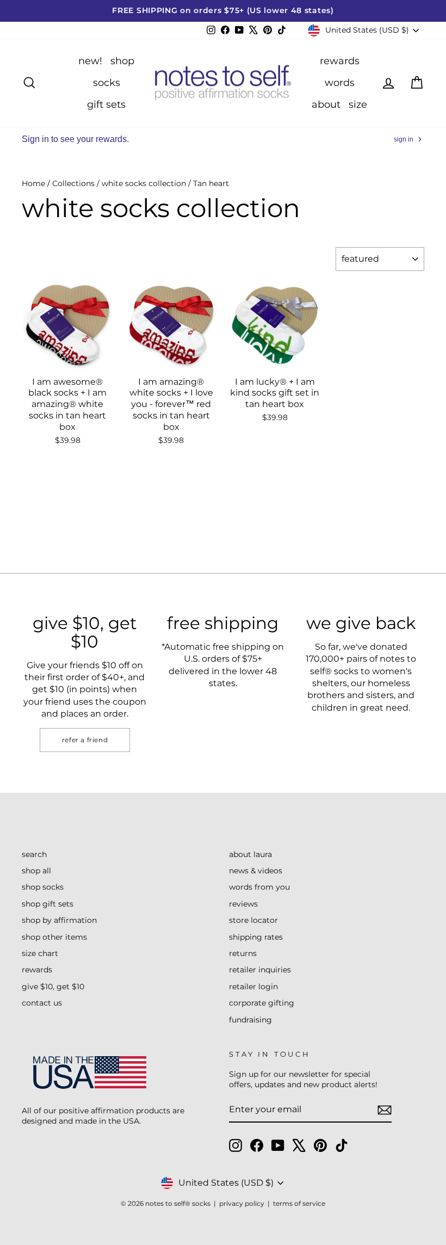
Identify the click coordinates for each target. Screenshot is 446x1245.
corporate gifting (261, 1003)
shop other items (54, 937)
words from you (259, 887)
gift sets (106, 104)
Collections (73, 183)
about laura (250, 854)
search (34, 854)
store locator (253, 920)
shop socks (43, 887)
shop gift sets (47, 903)
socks (106, 83)
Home (33, 183)
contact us (42, 1003)
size (358, 104)
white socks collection (144, 183)
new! (90, 61)
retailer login (253, 986)
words (340, 83)
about (326, 104)
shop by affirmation (59, 920)
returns (243, 953)
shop (122, 61)
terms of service (299, 1203)
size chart (40, 953)
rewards (340, 61)
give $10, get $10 (53, 986)
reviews (243, 903)
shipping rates (256, 937)
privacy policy (241, 1203)
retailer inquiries (260, 969)
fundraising (250, 1019)
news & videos (255, 870)
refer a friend (85, 740)
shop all (36, 870)
